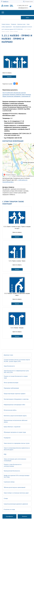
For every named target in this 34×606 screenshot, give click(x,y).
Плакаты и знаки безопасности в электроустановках (12, 465)
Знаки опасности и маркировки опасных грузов (16, 443)
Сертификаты (9, 516)
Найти (27, 17)
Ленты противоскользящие (11, 382)
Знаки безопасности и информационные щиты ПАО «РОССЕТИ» (16, 371)
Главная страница (6, 24)
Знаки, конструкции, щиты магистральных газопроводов (15, 459)
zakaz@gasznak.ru (23, 8)
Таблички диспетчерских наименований (14, 487)
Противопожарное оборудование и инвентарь (16, 399)
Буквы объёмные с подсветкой (12, 426)
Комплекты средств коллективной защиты (15, 415)
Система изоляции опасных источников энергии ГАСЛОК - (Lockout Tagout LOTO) (17, 360)
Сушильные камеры (9, 482)
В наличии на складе (9, 509)
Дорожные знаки (8, 355)
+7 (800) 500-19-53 (22, 5)
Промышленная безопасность (12, 471)
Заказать (9, 76)
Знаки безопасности (9, 366)
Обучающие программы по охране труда (15, 432)
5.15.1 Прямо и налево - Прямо (17, 261)
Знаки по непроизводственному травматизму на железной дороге (17, 448)
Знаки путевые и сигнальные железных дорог (16, 493)
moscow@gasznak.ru (8, 182)
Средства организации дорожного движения (16, 504)
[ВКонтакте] (14, 84)
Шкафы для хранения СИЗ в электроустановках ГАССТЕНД (16, 476)
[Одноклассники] (17, 84)
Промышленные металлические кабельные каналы (15, 421)
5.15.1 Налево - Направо (17, 328)
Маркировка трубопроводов (11, 388)
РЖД (5, 454)
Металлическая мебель (10, 410)
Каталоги (24, 516)
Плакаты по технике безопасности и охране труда (16, 377)
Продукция (13, 24)
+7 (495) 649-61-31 (22, 180)
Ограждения (7, 438)
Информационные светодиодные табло (14, 404)
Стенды (6, 498)
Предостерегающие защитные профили (14, 393)
